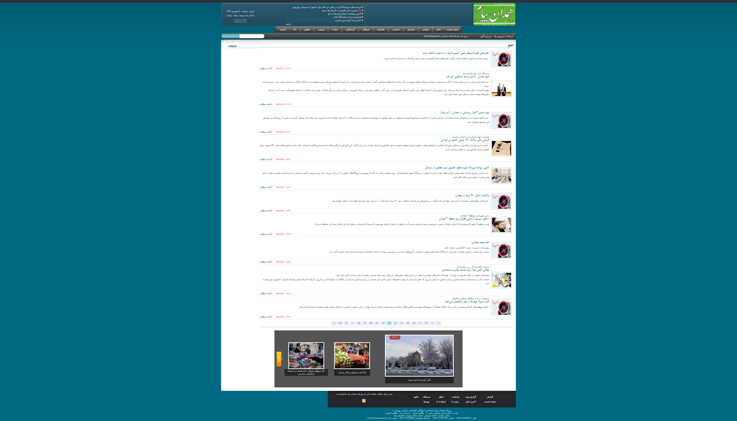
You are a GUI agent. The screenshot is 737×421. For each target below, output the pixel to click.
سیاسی (425, 29)
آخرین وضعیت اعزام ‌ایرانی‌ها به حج (345, 13)
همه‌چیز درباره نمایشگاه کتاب (347, 17)
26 (371, 323)
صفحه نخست (452, 29)
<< (334, 323)
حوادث (335, 29)
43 (340, 323)
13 (426, 323)
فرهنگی (366, 29)
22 (395, 323)
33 (346, 323)
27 (365, 323)
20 (408, 323)
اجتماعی (396, 29)
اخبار (439, 29)
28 (359, 323)
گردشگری (350, 29)
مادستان (411, 29)
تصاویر (307, 29)
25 (377, 323)
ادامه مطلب (265, 68)
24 (383, 323)
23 (389, 323)
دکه (294, 29)
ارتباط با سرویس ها (503, 36)
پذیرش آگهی (486, 36)
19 (414, 323)
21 (402, 323)
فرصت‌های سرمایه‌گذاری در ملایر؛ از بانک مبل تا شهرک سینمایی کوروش (327, 7)
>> (438, 323)
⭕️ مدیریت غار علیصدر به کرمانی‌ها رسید (342, 10)
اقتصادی (380, 29)
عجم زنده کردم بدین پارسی (348, 20)
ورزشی (321, 29)
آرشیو (283, 29)
